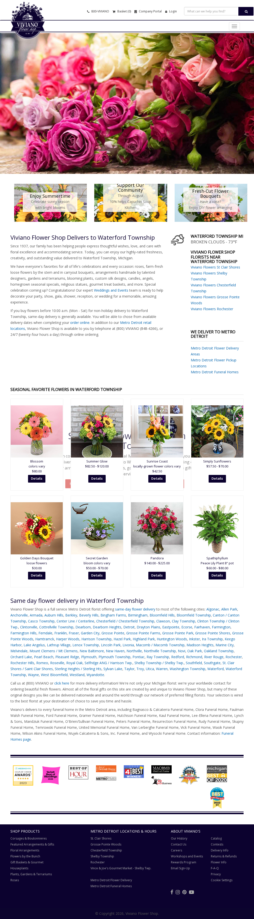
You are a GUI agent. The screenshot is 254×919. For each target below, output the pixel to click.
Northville (134, 651)
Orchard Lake (21, 656)
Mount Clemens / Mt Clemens (54, 651)
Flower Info (218, 862)
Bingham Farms (113, 615)
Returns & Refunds (224, 856)
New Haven (115, 651)
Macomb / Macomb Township (160, 645)
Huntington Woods (172, 639)
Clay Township (183, 621)
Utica (150, 668)
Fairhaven (202, 627)
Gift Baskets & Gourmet (26, 862)
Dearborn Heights (107, 627)
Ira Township (212, 639)
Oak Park (194, 651)
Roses (14, 880)
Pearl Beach (43, 656)
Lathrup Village (58, 645)
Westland (77, 674)
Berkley (71, 615)
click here (61, 683)
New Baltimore (92, 651)
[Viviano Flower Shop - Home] (28, 31)
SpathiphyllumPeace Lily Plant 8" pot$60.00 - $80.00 (217, 563)
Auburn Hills (53, 615)
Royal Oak (74, 662)
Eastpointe (170, 627)
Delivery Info (219, 850)
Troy (140, 668)
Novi (181, 651)
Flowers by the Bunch (25, 856)
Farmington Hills (23, 633)
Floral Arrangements (24, 850)
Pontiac (138, 656)
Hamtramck (44, 639)
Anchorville (19, 615)
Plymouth (88, 656)
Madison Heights (200, 645)
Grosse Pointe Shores (212, 633)
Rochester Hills (22, 662)
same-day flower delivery (135, 609)
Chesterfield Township (106, 850)
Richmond (194, 656)
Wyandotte (95, 674)
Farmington (221, 627)
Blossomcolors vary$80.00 (37, 466)
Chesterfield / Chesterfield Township (125, 621)
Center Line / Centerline (75, 621)
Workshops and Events (187, 856)
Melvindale (19, 651)
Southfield (194, 662)
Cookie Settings (221, 880)
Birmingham (138, 615)
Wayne (33, 674)
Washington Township (187, 668)
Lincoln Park (111, 645)
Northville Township (160, 651)
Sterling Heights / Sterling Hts (78, 668)
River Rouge (213, 656)
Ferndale (45, 633)
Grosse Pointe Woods (106, 844)
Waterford (215, 668)
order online (80, 322)
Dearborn (83, 627)
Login (172, 11)
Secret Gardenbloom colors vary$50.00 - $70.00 (97, 563)
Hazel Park (122, 639)
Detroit (129, 627)
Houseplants (19, 868)
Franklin (60, 633)
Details (36, 478)
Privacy (216, 874)
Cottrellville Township (56, 627)
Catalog (216, 838)
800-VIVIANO (100, 11)
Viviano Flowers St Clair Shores (215, 267)
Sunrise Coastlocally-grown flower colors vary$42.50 (157, 466)
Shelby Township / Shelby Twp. (159, 662)
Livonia (128, 645)
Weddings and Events (111, 290)
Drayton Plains (148, 627)
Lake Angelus (34, 645)
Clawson (163, 621)
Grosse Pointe (112, 633)
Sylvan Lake (112, 668)
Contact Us (178, 844)
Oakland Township (219, 651)
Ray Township (158, 656)
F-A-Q (215, 868)
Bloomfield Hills (162, 615)
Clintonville (28, 627)
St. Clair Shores (101, 838)
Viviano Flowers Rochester (212, 308)
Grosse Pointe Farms (143, 633)
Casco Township (41, 621)
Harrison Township (96, 639)
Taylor (129, 668)
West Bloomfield (54, 674)
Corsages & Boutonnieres (28, 838)
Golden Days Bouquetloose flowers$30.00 (36, 563)
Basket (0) (124, 11)
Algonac (212, 609)
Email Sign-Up (180, 868)
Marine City (225, 645)
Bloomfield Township (194, 615)
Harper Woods (67, 639)
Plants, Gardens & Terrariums (31, 874)
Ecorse (186, 627)
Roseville (57, 662)
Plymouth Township (114, 656)
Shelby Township (102, 856)
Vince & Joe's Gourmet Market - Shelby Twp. (121, 868)
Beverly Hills (88, 615)
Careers (176, 850)
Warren (162, 668)
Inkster (194, 639)
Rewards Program (183, 862)
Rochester (233, 656)
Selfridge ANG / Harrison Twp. (108, 662)
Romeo (42, 662)
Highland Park (144, 639)
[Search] (246, 11)
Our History (179, 838)
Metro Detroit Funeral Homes (215, 372)
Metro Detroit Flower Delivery (111, 880)
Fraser (74, 633)
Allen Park (229, 609)
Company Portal (150, 11)
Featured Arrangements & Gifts (32, 844)
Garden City (90, 633)
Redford (177, 656)
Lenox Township (85, 645)
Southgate (212, 662)
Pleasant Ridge (67, 656)
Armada (36, 615)
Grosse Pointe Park (177, 633)
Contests (217, 844)
